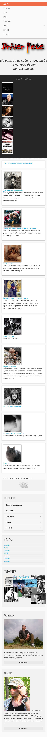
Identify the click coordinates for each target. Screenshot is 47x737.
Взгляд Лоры (8, 263)
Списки (6, 25)
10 (24, 478)
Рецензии (6, 8)
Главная (6, 4)
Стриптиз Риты (8, 336)
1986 (6, 547)
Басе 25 (6, 463)
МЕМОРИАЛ (7, 21)
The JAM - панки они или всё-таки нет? (18, 163)
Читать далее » (23, 662)
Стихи (5, 12)
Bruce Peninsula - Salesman (13, 433)
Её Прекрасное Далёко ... (12, 406)
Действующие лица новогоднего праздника (19, 228)
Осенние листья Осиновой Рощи (15, 298)
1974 (6, 553)
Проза (5, 17)
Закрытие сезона (9, 366)
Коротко (6, 30)
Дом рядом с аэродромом (13, 190)
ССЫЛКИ (6, 34)
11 (27, 478)
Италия (7, 545)
